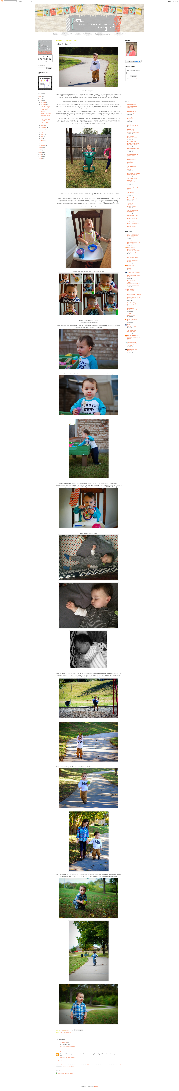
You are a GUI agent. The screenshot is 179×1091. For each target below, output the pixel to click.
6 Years (129, 188)
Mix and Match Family (133, 335)
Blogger (96, 1086)
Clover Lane (130, 265)
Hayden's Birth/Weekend (133, 193)
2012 (40, 150)
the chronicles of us (132, 154)
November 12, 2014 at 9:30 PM (68, 1046)
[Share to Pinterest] (82, 1030)
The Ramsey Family (132, 187)
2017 (40, 96)
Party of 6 (129, 320)
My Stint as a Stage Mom (133, 309)
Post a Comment (62, 1061)
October (43, 125)
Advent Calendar (131, 155)
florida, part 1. (130, 350)
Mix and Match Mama (133, 234)
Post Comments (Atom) (68, 1066)
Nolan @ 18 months (46, 113)
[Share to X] (79, 1030)
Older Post (118, 1064)
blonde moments (131, 159)
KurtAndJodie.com (132, 218)
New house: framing (131, 304)
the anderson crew (132, 349)
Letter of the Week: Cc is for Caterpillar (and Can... (46, 108)
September (44, 127)
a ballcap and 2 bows (132, 215)
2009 (40, 156)
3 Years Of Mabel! (131, 315)
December (43, 102)
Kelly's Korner (131, 289)
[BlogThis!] (77, 1030)
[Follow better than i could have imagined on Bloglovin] (133, 62)
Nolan (70, 1032)
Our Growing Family (132, 210)
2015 (40, 98)
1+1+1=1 (129, 241)
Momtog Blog (130, 308)
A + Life (129, 314)
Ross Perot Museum (132, 174)
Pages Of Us (130, 129)
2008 (40, 158)
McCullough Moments (133, 148)
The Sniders (130, 192)
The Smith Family (131, 166)
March (42, 140)
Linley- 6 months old (131, 119)
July (42, 132)
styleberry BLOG (131, 111)
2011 (40, 152)
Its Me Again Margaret (133, 223)
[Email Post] (72, 1030)
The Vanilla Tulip (131, 330)
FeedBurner (137, 79)
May (42, 136)
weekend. (43, 111)
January (43, 145)
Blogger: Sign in (131, 221)
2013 (40, 148)
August (43, 130)
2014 (40, 100)
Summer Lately (130, 150)
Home (88, 1064)
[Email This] (75, 1030)
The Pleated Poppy (132, 303)
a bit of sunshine (131, 342)
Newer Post (59, 1064)
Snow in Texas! (130, 211)
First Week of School (132, 144)
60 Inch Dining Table (131, 113)
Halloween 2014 (45, 122)
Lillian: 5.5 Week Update (132, 125)
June (42, 134)
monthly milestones (64, 1032)
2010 (40, 154)
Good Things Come (132, 319)
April (42, 138)
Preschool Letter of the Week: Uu (45, 116)
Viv (61, 1051)
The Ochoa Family (132, 198)
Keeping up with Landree (133, 173)
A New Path (130, 107)
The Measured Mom (132, 256)
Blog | (128, 324)
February (43, 143)
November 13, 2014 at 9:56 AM (68, 1057)
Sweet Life (130, 203)
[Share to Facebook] (81, 1030)
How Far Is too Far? (131, 326)
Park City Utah (130, 290)
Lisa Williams (63, 1042)
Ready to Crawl (130, 199)
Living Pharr (130, 124)
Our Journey (130, 136)
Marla (62, 1030)
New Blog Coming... (131, 331)
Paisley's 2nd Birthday (132, 137)
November (43, 104)
